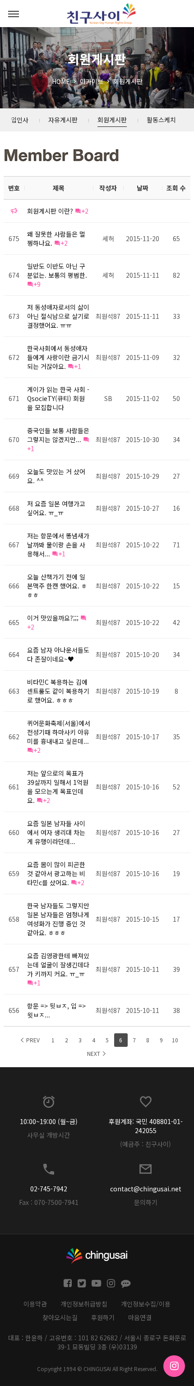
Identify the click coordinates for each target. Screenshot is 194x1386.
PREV (32, 1040)
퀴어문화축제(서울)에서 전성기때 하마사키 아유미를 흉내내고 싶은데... (58, 732)
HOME (61, 81)
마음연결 (140, 1317)
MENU (13, 13)
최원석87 (108, 316)
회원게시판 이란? (50, 210)
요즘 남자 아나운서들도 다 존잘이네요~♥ (58, 654)
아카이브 (91, 81)
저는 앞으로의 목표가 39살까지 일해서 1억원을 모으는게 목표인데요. (57, 787)
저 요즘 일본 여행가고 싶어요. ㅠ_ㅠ (56, 508)
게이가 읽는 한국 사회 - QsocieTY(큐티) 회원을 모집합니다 (58, 398)
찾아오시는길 (60, 1317)
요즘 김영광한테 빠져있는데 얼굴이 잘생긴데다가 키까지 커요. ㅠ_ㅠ (58, 964)
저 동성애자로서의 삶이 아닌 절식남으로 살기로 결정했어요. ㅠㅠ (58, 316)
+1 (77, 366)
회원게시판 (128, 81)
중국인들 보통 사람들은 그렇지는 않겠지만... (58, 435)
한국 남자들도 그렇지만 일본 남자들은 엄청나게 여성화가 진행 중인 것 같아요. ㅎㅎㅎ (58, 919)
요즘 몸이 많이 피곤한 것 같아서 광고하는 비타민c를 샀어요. (56, 873)
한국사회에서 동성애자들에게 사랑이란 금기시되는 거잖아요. (58, 357)
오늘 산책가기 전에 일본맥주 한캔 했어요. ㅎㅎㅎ (57, 585)
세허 (108, 238)
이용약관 (35, 1303)
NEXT (94, 1053)
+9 (37, 284)
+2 (84, 210)
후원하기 (103, 1317)
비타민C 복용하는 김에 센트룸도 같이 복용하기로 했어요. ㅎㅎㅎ (58, 691)
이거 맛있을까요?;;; (53, 617)
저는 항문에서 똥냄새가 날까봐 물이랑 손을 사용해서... (58, 544)
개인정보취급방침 (83, 1303)
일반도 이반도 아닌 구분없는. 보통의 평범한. (57, 270)
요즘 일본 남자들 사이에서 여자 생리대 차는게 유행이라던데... (56, 832)
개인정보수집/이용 (146, 1303)
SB (108, 398)
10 (175, 1040)
